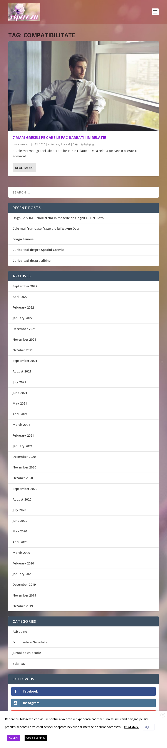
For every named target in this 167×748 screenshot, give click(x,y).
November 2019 (24, 595)
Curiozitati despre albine (31, 261)
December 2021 (24, 329)
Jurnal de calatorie (27, 653)
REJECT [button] (149, 727)
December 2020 (24, 457)
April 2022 (20, 297)
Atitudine (53, 144)
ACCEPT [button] (13, 738)
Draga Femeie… (24, 239)
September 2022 (25, 286)
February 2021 (23, 435)
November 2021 (24, 339)
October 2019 (23, 606)
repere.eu (22, 144)
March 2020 (21, 553)
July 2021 (19, 382)
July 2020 (19, 510)
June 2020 (20, 521)
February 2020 (23, 563)
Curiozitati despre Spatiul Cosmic (38, 250)
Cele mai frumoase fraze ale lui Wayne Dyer (46, 228)
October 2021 (23, 350)
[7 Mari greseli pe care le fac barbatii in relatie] (83, 86)
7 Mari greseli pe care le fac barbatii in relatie (59, 137)
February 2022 (23, 307)
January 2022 (22, 318)
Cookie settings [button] (35, 738)
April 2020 (20, 542)
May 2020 (20, 531)
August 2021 (22, 371)
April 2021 (20, 414)
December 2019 (24, 584)
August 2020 (22, 499)
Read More (24, 168)
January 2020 (22, 574)
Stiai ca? (65, 144)
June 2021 (20, 393)
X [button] (163, 715)
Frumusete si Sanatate (30, 642)
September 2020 (25, 489)
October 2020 (23, 478)
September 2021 (25, 361)
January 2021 (22, 446)
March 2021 (21, 425)
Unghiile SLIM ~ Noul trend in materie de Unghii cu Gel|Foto (58, 218)
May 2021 (20, 403)
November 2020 (24, 467)
